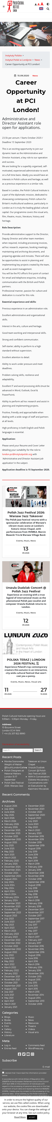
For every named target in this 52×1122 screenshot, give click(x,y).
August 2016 (34, 955)
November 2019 (36, 839)
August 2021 (10, 988)
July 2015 (32, 982)
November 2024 (12, 870)
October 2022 (11, 946)
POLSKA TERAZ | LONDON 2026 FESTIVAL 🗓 (26, 661)
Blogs (7, 1017)
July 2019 (32, 851)
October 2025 (11, 836)
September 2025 (12, 839)
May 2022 (9, 961)
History (8, 1032)
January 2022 (11, 973)
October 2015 (34, 976)
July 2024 (9, 882)
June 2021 (9, 995)
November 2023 (12, 906)
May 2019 (32, 857)
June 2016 (33, 958)
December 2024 (12, 867)
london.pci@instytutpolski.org (17, 454)
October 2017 (34, 915)
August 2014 (34, 998)
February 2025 (11, 860)
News (35, 76)
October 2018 (35, 879)
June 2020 (33, 824)
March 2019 (34, 863)
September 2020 (36, 815)
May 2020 (33, 827)
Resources (33, 1023)
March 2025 (10, 857)
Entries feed (10, 1048)
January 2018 (34, 906)
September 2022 (12, 949)
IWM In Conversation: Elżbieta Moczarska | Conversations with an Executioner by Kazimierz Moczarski (39, 782)
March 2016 (34, 964)
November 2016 (36, 949)
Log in (7, 1045)
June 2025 (9, 848)
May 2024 (9, 888)
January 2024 (11, 900)
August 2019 (34, 848)
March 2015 (33, 991)
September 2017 (36, 918)
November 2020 (36, 809)
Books (7, 1020)
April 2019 (33, 860)
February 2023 (11, 934)
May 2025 (9, 851)
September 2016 (36, 952)
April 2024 (9, 891)
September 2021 (12, 985)
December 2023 (12, 903)
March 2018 (34, 900)
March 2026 (10, 821)
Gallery (7, 1029)
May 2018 (32, 894)
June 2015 (33, 985)
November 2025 (12, 833)
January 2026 (11, 827)
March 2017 (33, 937)
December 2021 (12, 976)
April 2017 (33, 934)
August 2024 (10, 879)
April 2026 (9, 818)
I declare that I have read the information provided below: (24, 1074)
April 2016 (33, 961)
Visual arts (36, 682)
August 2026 (10, 806)
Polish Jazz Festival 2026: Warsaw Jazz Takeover (26, 514)
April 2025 (9, 854)
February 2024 (11, 897)
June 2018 (33, 891)
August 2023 (10, 915)
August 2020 (34, 818)
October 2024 (11, 873)
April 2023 (9, 927)
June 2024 (9, 885)
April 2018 (33, 897)
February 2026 (11, 824)
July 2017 (32, 924)
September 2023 (12, 912)
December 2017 (36, 909)
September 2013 (36, 1001)
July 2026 (9, 809)
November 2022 (12, 943)
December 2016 (36, 946)
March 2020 (34, 830)
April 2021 (9, 1001)
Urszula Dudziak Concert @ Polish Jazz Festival (26, 589)
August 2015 (34, 979)
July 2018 (32, 888)
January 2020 (35, 833)
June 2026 (9, 812)
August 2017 (34, 921)
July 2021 (8, 991)
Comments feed (36, 1045)
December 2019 (36, 836)
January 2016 (34, 970)
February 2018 (35, 903)
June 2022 (9, 958)
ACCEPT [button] (32, 1117)
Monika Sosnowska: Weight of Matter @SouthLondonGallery (15, 764)
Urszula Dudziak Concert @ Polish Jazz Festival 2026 (37, 770)
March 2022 (10, 967)
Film (6, 1026)
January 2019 (34, 870)
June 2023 (9, 921)
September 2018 (36, 882)
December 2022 (12, 940)
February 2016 (35, 967)
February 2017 (35, 940)
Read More (20, 1117)
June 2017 (33, 927)
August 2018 (34, 885)
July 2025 (9, 845)
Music (26, 541)
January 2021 (10, 1007)
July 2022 (9, 955)
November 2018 (36, 876)
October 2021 (11, 982)
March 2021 (10, 1004)
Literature (9, 1035)
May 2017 (32, 931)
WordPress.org (35, 1048)
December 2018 (36, 873)
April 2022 (9, 964)
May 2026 (9, 815)
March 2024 (10, 894)
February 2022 (11, 970)
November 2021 (12, 979)
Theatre (32, 1026)
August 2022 (10, 952)
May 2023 (9, 924)
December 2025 (12, 830)
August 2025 (10, 842)
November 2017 (36, 912)
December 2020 (36, 806)
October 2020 (35, 812)
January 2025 (11, 863)
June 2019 (33, 854)
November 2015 (36, 973)
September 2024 (12, 876)
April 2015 (33, 988)
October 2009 (35, 1004)
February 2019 (35, 867)
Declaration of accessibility (15, 744)
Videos (31, 1029)
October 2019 (35, 842)
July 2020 (33, 821)
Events (19, 541)
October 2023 (11, 909)
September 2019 (36, 845)
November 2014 (36, 995)
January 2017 (34, 943)
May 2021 (8, 998)
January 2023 (11, 937)
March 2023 (10, 931)
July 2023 (9, 918)
